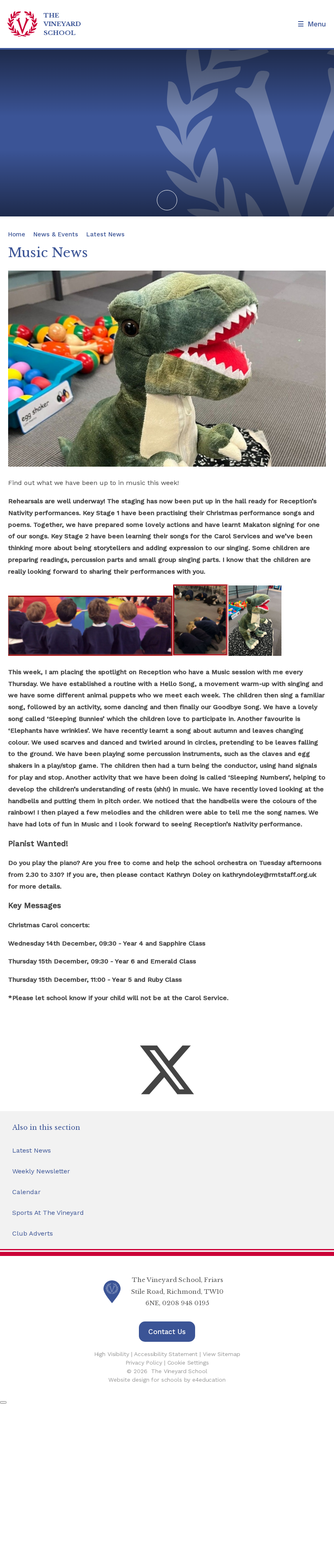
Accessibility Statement (166, 1354)
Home (16, 234)
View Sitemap (221, 1354)
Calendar (26, 1192)
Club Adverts (32, 1233)
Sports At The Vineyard (48, 1212)
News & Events (55, 234)
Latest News (105, 234)
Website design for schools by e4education (166, 1379)
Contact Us (166, 1332)
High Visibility (111, 1354)
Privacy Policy (143, 1362)
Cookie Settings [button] (188, 1362)
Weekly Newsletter (41, 1171)
